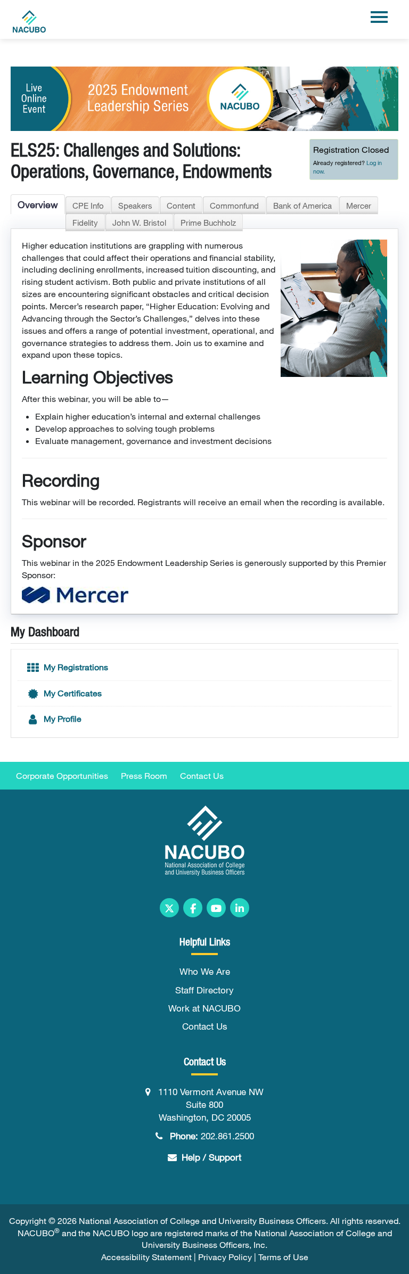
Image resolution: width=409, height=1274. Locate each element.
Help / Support (211, 1157)
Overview (38, 204)
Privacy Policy (225, 1257)
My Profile (61, 718)
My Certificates (72, 693)
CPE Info (88, 205)
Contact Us (202, 775)
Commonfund (234, 205)
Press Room (144, 775)
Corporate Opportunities (62, 775)
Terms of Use (283, 1257)
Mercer (358, 205)
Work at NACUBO (204, 1008)
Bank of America (302, 205)
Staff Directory (204, 990)
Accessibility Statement (146, 1257)
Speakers (135, 205)
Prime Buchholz (208, 222)
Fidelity (85, 222)
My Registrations (75, 667)
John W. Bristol (139, 222)
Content (181, 205)
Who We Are (204, 971)
